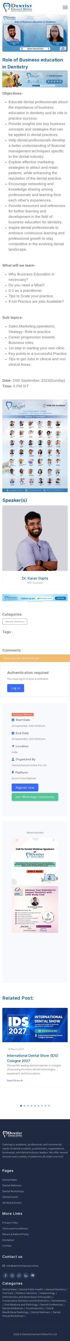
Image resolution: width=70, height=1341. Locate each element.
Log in (15, 688)
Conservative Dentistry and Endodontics (25, 1300)
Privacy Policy (10, 1222)
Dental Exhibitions (12, 1308)
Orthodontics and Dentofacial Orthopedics (27, 1297)
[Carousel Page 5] (35, 1106)
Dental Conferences (51, 1304)
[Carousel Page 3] (28, 1106)
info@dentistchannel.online (22, 1265)
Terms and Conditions (15, 1228)
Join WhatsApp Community (35, 797)
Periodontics (59, 1300)
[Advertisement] (35, 954)
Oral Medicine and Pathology (21, 1304)
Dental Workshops (13, 1191)
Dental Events (10, 1197)
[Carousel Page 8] (45, 1106)
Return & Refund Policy (15, 1234)
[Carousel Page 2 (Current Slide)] (24, 1106)
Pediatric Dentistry (26, 1293)
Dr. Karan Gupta (35, 578)
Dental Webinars (11, 1185)
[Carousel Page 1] (21, 1106)
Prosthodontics (35, 1308)
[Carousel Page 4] (31, 1106)
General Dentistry (15, 621)
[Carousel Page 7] (42, 1106)
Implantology (47, 1293)
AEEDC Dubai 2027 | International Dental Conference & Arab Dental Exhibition (35, 1060)
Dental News (9, 1179)
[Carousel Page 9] (49, 1106)
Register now (25, 787)
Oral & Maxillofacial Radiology (27, 1310)
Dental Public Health (31, 1289)
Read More (13, 1085)
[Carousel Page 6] (38, 1106)
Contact (6, 1245)
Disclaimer (8, 1240)
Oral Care (7, 1293)
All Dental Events (12, 1202)
